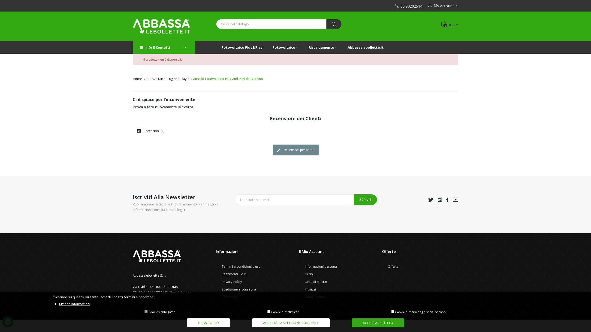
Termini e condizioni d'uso (241, 266)
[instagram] (440, 199)
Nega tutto (208, 322)
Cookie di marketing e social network (420, 312)
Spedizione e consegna (239, 289)
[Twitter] (430, 199)
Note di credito (316, 281)
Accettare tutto (378, 322)
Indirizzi (310, 289)
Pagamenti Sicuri (234, 274)
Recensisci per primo (299, 150)
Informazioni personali (321, 266)
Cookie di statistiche (285, 312)
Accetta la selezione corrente (291, 322)
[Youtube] (455, 199)
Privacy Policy (232, 281)
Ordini (309, 274)
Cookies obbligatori (161, 312)
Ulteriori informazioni (74, 304)
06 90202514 (410, 6)
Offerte (393, 266)
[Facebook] (447, 199)
